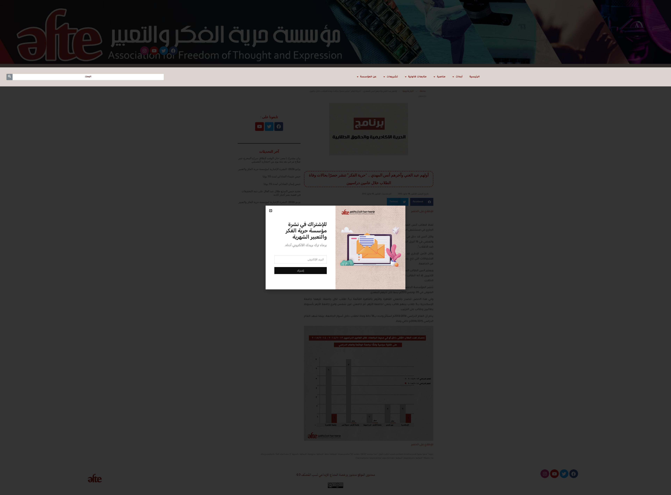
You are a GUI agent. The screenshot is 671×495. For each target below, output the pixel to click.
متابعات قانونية (417, 77)
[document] (335, 247)
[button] (270, 210)
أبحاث (459, 77)
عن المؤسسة (368, 77)
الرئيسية (475, 77)
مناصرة (441, 77)
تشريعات (392, 77)
